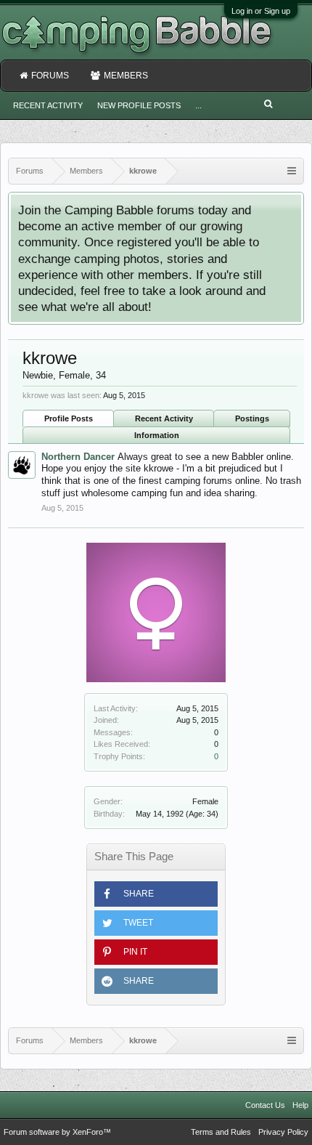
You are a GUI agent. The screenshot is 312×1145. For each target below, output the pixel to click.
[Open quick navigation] (291, 171)
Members (126, 75)
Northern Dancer (78, 456)
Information (156, 435)
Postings (252, 418)
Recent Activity (164, 418)
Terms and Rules (221, 1132)
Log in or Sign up (260, 11)
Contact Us (265, 1105)
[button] (156, 894)
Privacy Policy (283, 1132)
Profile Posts (68, 418)
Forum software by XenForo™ (57, 1132)
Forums (50, 75)
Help (300, 1105)
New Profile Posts (139, 105)
